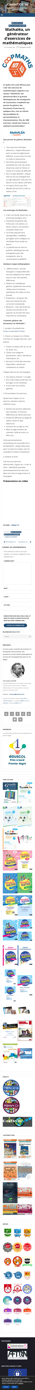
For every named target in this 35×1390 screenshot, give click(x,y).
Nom (6, 588)
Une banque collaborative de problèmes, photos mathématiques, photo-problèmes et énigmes (11, 542)
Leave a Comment (11, 537)
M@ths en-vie (24, 701)
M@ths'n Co (18, 703)
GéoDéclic (5, 703)
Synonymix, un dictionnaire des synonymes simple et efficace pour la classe (24, 542)
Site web (7, 605)
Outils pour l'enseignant (18, 25)
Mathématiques (17, 23)
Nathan (10, 701)
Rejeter (14, 1387)
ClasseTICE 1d (17, 4)
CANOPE (5, 701)
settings (20, 1383)
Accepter (6, 1387)
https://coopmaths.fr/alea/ (14, 331)
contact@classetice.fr (16, 694)
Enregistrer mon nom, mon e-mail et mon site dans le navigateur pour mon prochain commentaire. (17, 618)
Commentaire (9, 561)
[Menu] (2, 15)
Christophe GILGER (25, 47)
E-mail (6, 597)
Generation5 (23, 698)
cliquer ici (15, 525)
